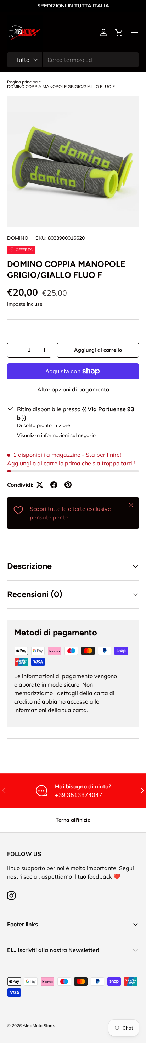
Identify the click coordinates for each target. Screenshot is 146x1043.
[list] (73, 161)
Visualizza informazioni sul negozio (56, 435)
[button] (119, 32)
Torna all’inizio (73, 820)
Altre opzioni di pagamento (73, 389)
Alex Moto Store (38, 1025)
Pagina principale (24, 82)
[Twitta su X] (40, 485)
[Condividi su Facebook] (54, 485)
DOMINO (17, 238)
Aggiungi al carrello (98, 350)
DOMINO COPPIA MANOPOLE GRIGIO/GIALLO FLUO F (61, 87)
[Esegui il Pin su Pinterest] (68, 485)
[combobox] (73, 59)
